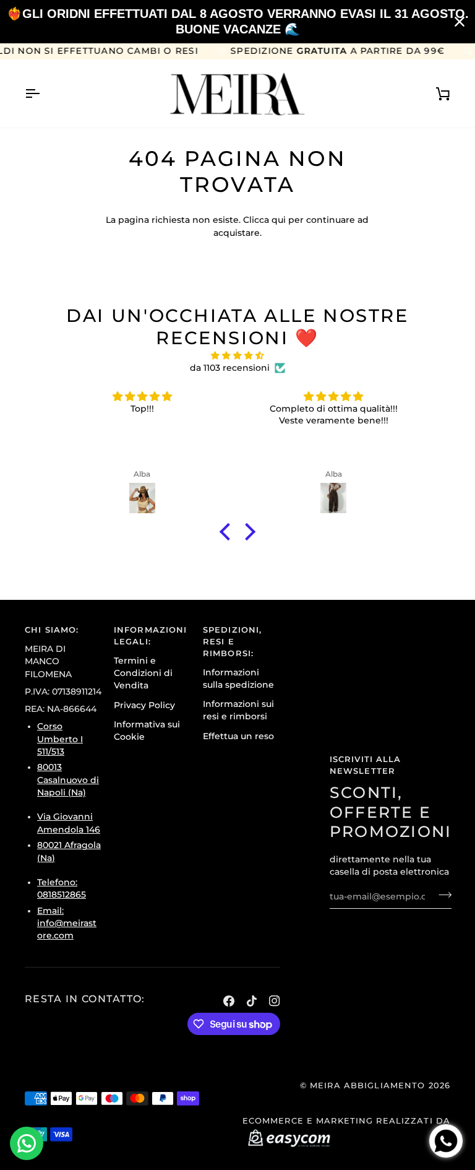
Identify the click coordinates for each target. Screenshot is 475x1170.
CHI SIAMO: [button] (52, 630)
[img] (237, 355)
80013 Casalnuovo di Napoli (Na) (68, 779)
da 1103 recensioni (230, 368)
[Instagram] (274, 1001)
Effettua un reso (238, 736)
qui (279, 220)
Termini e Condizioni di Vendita (143, 673)
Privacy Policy (144, 705)
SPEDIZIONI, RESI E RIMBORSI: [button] (232, 641)
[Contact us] (26, 1143)
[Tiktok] (252, 1001)
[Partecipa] (441, 895)
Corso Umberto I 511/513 (60, 738)
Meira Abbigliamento (367, 1085)
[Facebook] (228, 1001)
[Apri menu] (43, 93)
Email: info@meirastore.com (66, 923)
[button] (228, 531)
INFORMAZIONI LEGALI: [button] (150, 635)
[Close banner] (459, 21)
